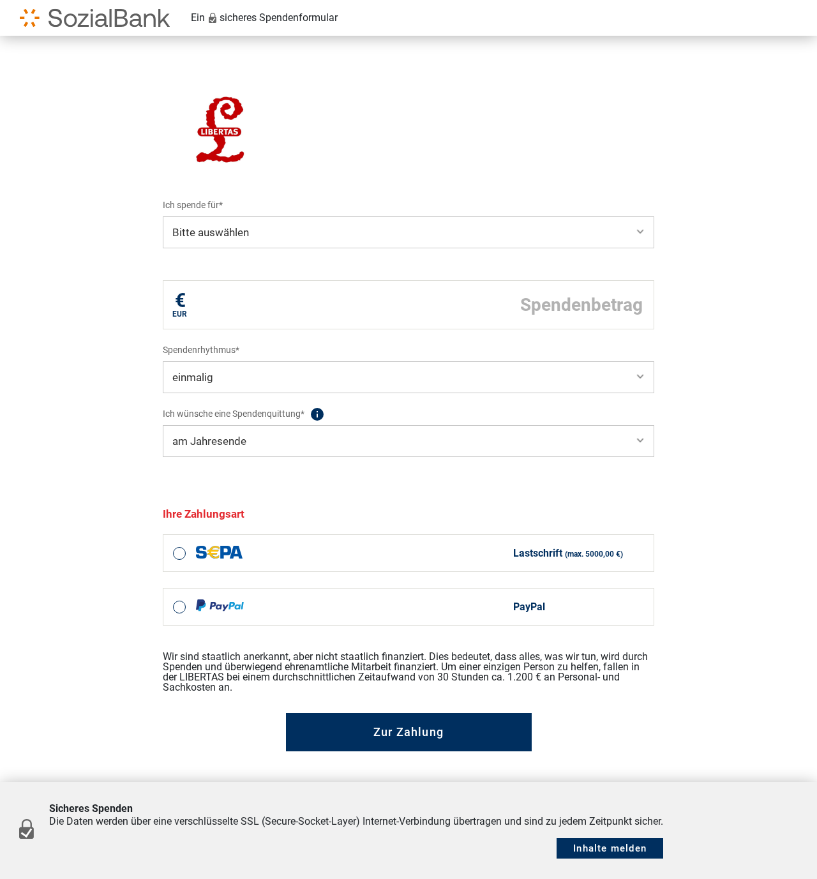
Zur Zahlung (408, 732)
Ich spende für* (193, 204)
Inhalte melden (610, 848)
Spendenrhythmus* (201, 349)
